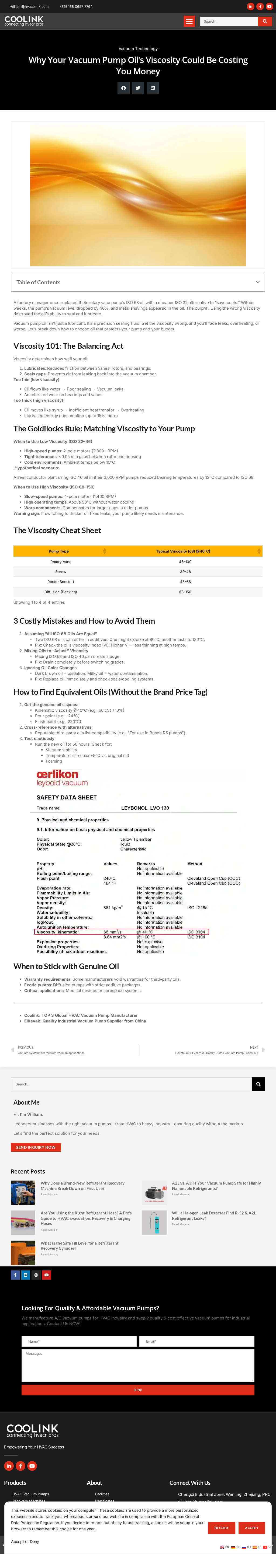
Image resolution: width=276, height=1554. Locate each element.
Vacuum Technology (138, 48)
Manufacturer (124, 1015)
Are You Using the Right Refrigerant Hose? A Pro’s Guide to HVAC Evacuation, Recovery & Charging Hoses (86, 1218)
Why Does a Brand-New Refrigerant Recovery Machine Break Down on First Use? (83, 1186)
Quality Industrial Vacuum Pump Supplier (83, 1021)
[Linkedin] (25, 1275)
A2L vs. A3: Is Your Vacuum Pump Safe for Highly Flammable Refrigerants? (216, 1186)
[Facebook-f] (260, 6)
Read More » (49, 1194)
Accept (251, 1528)
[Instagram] (36, 1275)
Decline (222, 1528)
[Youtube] (269, 6)
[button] (189, 21)
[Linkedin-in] (250, 6)
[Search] (265, 21)
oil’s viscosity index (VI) (86, 645)
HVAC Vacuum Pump (88, 1015)
